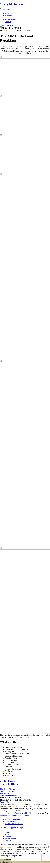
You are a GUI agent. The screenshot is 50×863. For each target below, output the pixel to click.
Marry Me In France (13, 4)
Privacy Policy (10, 821)
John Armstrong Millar (19, 813)
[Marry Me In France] (11, 26)
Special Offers (9, 782)
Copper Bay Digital (16, 828)
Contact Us (4, 802)
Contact (8, 841)
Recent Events (10, 838)
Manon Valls (34, 813)
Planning (8, 836)
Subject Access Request (14, 824)
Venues (7, 834)
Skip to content (6, 9)
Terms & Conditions (12, 819)
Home (7, 832)
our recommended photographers (16, 815)
